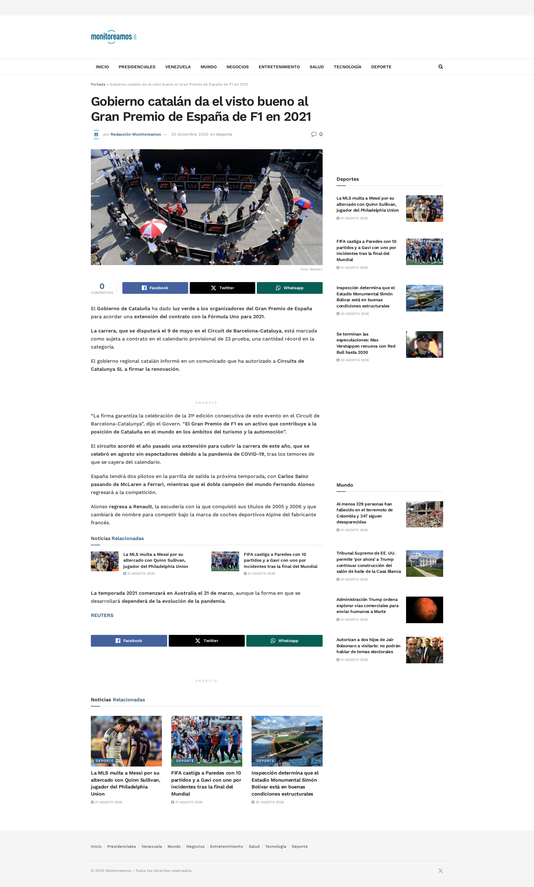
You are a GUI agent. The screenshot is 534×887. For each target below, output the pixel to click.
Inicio (102, 66)
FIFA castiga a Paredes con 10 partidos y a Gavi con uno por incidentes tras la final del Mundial (280, 560)
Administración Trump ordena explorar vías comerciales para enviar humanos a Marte (368, 605)
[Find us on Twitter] (440, 871)
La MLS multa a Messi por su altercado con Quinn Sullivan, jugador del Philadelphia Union (155, 560)
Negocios (238, 66)
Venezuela (178, 66)
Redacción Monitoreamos (136, 134)
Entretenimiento (279, 66)
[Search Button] (441, 66)
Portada (98, 84)
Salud (317, 66)
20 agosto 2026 (269, 802)
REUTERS (102, 615)
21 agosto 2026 (140, 574)
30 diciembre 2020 (189, 134)
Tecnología (347, 66)
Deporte (381, 66)
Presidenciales (137, 66)
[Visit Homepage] (114, 37)
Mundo (209, 66)
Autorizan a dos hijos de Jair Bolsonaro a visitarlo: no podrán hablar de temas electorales (368, 645)
